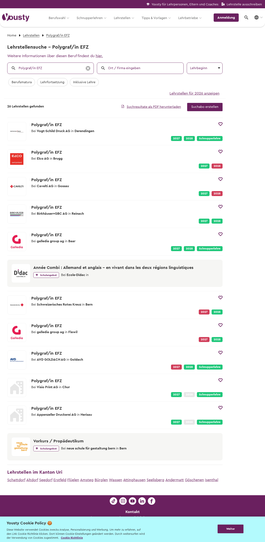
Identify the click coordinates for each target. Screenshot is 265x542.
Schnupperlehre (209, 138)
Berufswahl (57, 18)
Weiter (230, 529)
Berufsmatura (22, 82)
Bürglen (101, 480)
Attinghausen (134, 480)
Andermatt (174, 480)
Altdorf (32, 480)
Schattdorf (16, 480)
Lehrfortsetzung (52, 82)
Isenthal (211, 480)
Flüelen (73, 480)
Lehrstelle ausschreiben (244, 4)
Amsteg (87, 480)
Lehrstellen (122, 18)
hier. (99, 56)
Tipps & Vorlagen (154, 18)
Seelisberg (155, 480)
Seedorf (45, 480)
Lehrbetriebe (188, 18)
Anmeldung (226, 17)
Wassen (115, 480)
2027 (176, 138)
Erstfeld (59, 480)
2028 (189, 138)
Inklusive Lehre (84, 82)
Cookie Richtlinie (72, 537)
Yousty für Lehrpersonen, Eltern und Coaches (185, 4)
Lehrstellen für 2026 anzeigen (194, 93)
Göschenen (194, 480)
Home (11, 35)
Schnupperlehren (90, 18)
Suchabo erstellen (204, 106)
